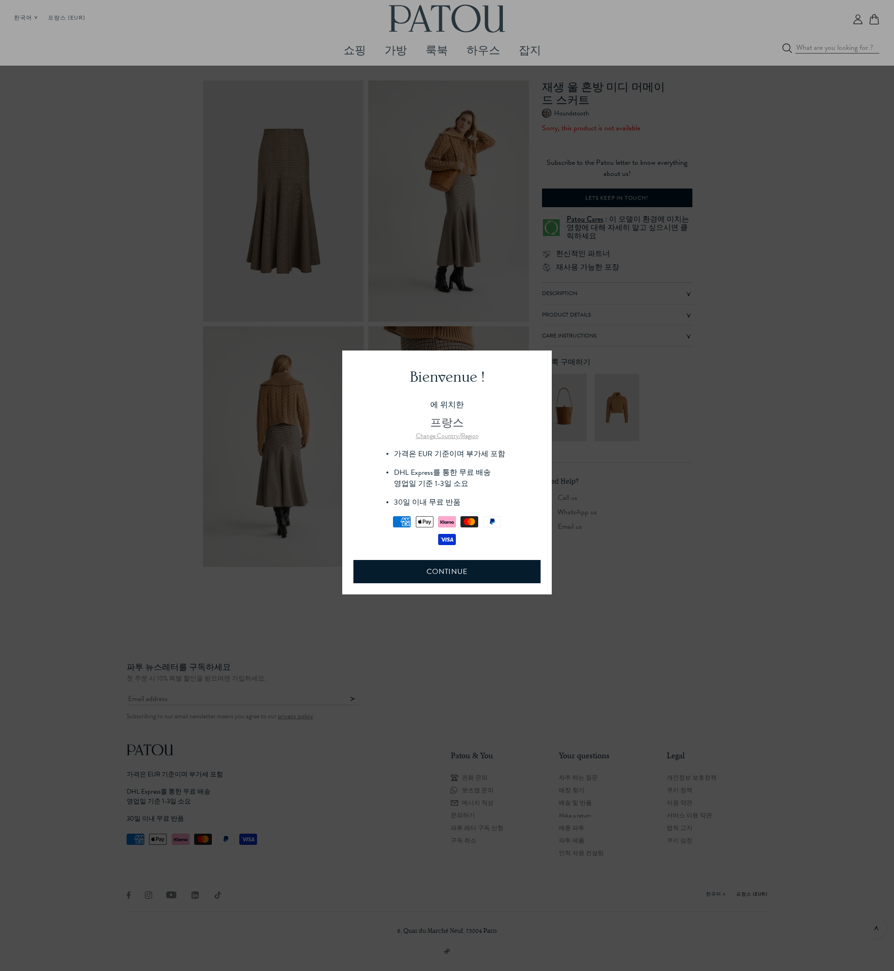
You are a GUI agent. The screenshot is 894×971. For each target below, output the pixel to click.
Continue (447, 571)
